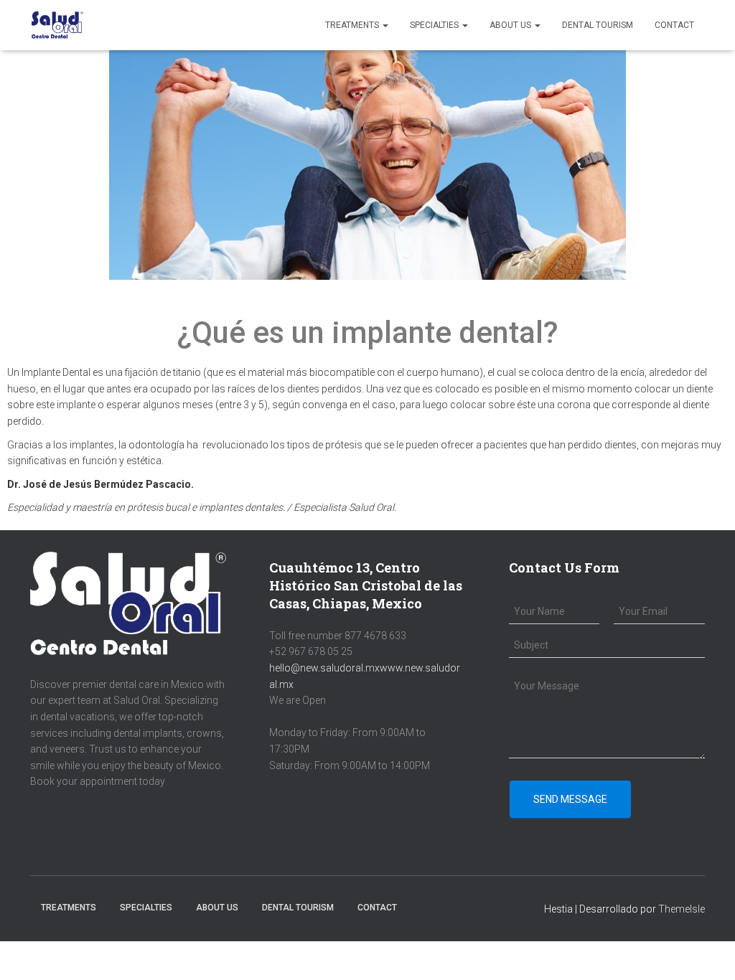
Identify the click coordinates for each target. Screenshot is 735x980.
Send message (570, 799)
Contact (674, 25)
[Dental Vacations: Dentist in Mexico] (57, 25)
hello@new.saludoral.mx (324, 668)
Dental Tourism (597, 25)
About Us (511, 25)
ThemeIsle (681, 909)
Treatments (353, 25)
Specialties (435, 25)
